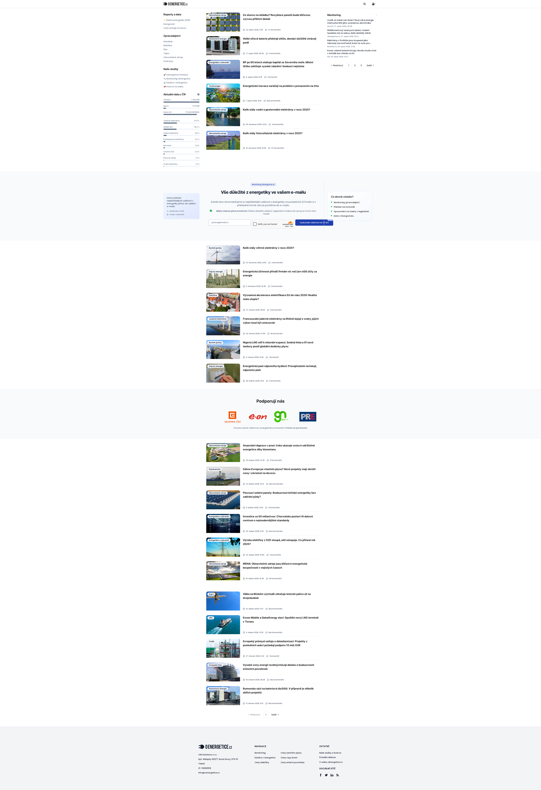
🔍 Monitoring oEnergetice (176, 78)
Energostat (169, 24)
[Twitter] (328, 775)
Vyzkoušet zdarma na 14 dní (314, 222)
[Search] (364, 4)
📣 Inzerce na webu (173, 86)
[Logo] (175, 3)
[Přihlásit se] (373, 4)
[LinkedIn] (333, 775)
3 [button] (361, 65)
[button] (336, 65)
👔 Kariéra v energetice (175, 82)
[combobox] (352, 15)
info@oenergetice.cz (209, 772)
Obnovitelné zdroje (173, 57)
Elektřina (167, 45)
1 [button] (348, 65)
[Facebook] (322, 775)
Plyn (165, 49)
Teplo (166, 53)
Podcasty (168, 61)
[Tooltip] (198, 94)
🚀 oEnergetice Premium (175, 74)
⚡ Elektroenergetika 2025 (176, 20)
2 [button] (355, 65)
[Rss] (339, 775)
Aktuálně (168, 41)
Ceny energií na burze (174, 28)
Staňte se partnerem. (296, 428)
